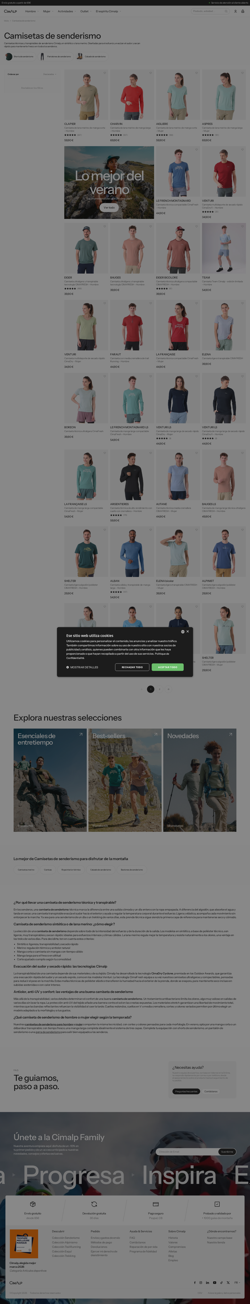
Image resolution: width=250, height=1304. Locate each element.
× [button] (187, 631)
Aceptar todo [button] (167, 667)
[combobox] (183, 631)
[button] (82, 667)
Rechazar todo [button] (132, 667)
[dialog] (125, 652)
